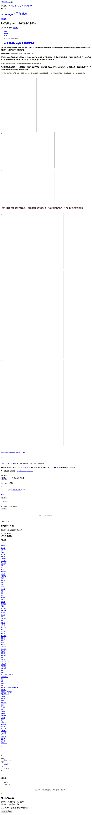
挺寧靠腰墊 (4, 677)
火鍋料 (3, 599)
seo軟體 (3, 696)
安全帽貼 (3, 563)
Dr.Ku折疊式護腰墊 (7, 674)
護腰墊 (3, 683)
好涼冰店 (3, 561)
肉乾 (2, 593)
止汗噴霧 (3, 571)
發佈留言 (3, 509)
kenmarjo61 (4, 479)
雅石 (2, 670)
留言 (18, 490)
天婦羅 (3, 597)
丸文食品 (3, 576)
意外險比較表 (5, 662)
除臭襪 (13, 463)
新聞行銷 (3, 737)
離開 (10, 811)
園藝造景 (3, 666)
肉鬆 (2, 584)
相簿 (5, 31)
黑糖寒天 (3, 690)
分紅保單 (3, 664)
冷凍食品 (3, 604)
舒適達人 (3, 731)
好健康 (3, 644)
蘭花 (2, 672)
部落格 (6, 33)
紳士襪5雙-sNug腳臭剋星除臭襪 (19, 43)
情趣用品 (3, 716)
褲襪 (2, 700)
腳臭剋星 (28, 467)
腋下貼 (3, 567)
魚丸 (2, 595)
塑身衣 (3, 739)
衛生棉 (3, 726)
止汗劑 (3, 569)
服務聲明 (63, 790)
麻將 (2, 705)
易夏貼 (3, 565)
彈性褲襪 (3, 703)
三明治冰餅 (4, 558)
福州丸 (3, 602)
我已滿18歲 (4, 811)
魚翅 (2, 606)
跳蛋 (2, 720)
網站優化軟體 (5, 694)
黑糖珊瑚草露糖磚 (6, 692)
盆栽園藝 (3, 668)
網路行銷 (3, 733)
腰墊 (2, 681)
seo (2, 734)
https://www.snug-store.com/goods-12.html (13, 452)
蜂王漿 (3, 651)
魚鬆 (2, 582)
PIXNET (33, 790)
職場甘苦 (15, 28)
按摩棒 (3, 718)
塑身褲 (3, 741)
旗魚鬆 (3, 580)
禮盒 (2, 587)
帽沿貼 (3, 548)
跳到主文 (3, 19)
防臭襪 (3, 556)
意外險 (3, 659)
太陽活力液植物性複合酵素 (9, 687)
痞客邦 (14, 490)
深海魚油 (3, 655)
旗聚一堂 (3, 578)
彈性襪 (3, 698)
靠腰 (2, 679)
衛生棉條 (3, 728)
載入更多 (3, 498)
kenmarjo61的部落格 (14, 14)
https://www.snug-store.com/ (25, 471)
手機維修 (3, 724)
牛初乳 (3, 653)
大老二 (3, 707)
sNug (3, 463)
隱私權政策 (56, 790)
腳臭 (2, 552)
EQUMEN (4, 743)
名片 (5, 36)
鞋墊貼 (3, 574)
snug (2, 616)
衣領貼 (3, 546)
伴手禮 (3, 589)
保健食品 (3, 646)
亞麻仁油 (3, 649)
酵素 (2, 657)
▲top (2, 494)
